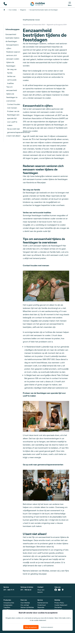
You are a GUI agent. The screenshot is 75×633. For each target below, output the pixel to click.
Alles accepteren (31, 627)
